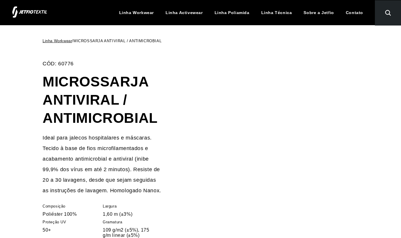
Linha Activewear (184, 12)
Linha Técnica (276, 12)
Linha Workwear (136, 12)
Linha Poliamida (232, 12)
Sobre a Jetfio (319, 12)
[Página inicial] (29, 12)
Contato (354, 12)
